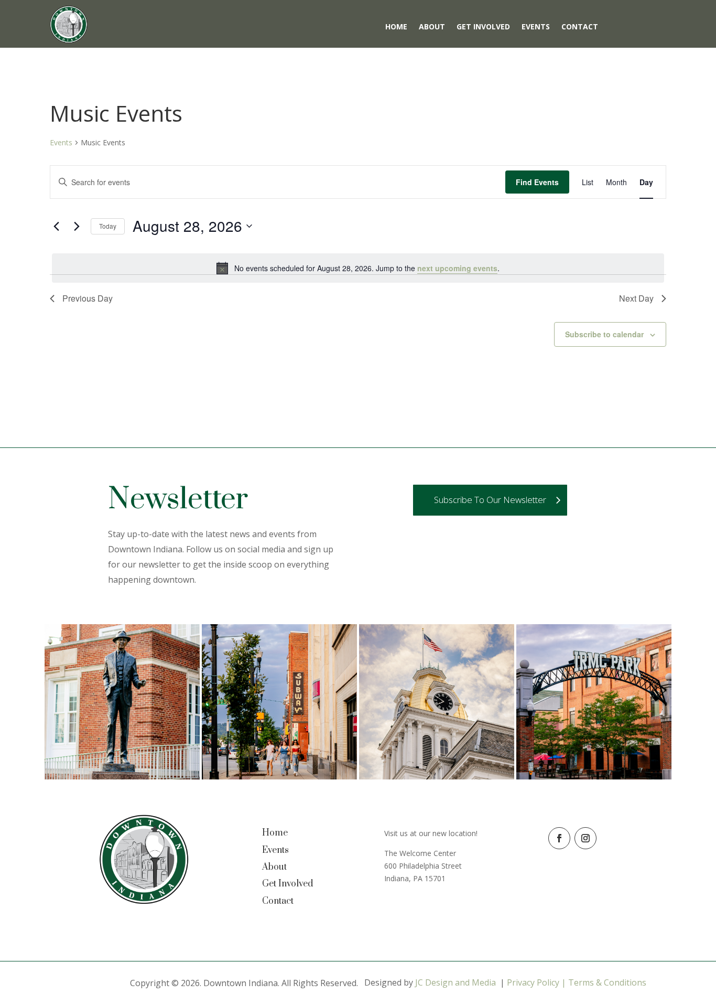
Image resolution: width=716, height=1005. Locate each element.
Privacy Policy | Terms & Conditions (576, 982)
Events (536, 27)
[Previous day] (56, 226)
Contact (579, 27)
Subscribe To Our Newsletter (490, 500)
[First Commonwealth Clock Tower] (436, 777)
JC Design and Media (455, 982)
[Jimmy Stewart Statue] (122, 777)
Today (107, 225)
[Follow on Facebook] (559, 838)
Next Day (636, 298)
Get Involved (483, 27)
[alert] (358, 268)
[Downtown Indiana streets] (279, 777)
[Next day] (76, 226)
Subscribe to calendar (604, 334)
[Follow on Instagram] (585, 838)
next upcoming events (457, 268)
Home (396, 27)
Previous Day (87, 298)
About (432, 27)
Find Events (537, 182)
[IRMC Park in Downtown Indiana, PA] (593, 777)
